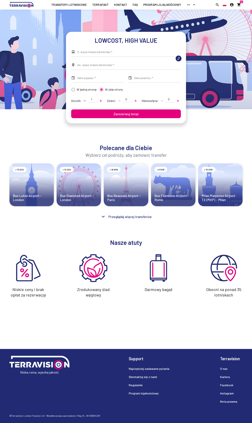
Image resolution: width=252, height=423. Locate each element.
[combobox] (126, 53)
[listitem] (69, 5)
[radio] (83, 89)
